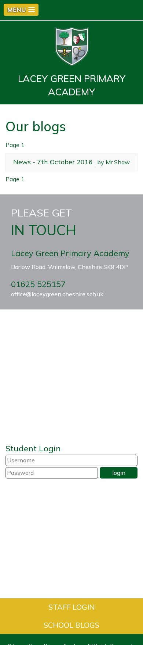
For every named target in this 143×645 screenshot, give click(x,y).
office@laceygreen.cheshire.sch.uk (57, 294)
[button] (21, 10)
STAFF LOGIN (71, 607)
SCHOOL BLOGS (71, 625)
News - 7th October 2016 (53, 162)
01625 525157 (38, 284)
